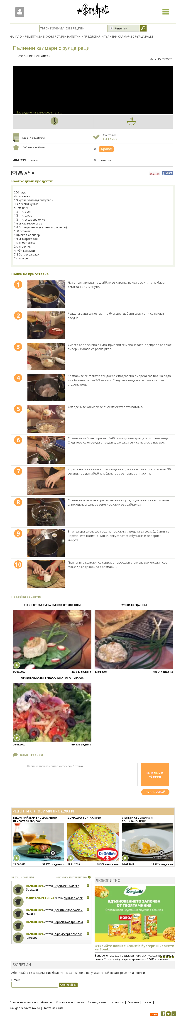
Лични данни (97, 1002)
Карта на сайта (54, 1008)
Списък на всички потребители (31, 1002)
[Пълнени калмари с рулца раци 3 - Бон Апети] (46, 356)
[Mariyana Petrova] (18, 901)
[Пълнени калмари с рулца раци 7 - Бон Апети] (46, 481)
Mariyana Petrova (40, 898)
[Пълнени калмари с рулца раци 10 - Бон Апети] (46, 574)
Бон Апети (42, 56)
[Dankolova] (18, 889)
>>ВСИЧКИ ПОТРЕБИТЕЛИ (71, 877)
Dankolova (35, 886)
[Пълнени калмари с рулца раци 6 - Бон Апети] (46, 450)
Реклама (133, 1002)
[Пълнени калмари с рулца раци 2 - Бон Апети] (46, 325)
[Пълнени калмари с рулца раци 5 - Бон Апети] (46, 418)
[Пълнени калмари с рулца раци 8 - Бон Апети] (46, 512)
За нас (147, 1002)
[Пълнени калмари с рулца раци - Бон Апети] (46, 294)
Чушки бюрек (73, 898)
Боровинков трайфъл (68, 922)
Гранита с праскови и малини (54, 912)
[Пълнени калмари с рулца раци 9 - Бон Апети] (46, 543)
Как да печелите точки (25, 1008)
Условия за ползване (70, 1002)
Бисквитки (117, 1002)
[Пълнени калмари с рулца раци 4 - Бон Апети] (46, 387)
